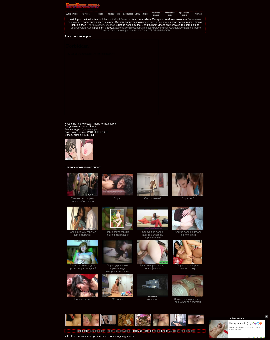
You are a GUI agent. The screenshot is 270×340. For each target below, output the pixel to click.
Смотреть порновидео (182, 331)
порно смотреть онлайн (156, 22)
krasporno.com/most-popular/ (129, 27)
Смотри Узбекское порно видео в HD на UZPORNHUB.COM (135, 30)
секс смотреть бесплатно (103, 25)
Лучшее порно (90, 129)
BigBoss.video (122, 331)
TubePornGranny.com (81, 27)
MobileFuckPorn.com (119, 19)
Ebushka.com (97, 331)
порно (157, 331)
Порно (109, 331)
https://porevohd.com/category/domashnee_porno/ (173, 27)
